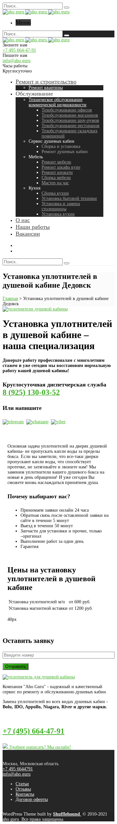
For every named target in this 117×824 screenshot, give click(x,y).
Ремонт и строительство (46, 81)
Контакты (25, 794)
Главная (10, 298)
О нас (23, 220)
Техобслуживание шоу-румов (70, 120)
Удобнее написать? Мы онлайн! (39, 747)
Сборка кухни (55, 193)
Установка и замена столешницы (61, 206)
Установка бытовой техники (69, 198)
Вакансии (28, 233)
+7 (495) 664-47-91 (33, 731)
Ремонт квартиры (46, 87)
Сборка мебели (56, 177)
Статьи (22, 783)
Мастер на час (55, 182)
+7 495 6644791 (18, 768)
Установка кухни (58, 214)
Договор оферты (32, 799)
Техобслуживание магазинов (70, 115)
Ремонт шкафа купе (61, 167)
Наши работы (33, 227)
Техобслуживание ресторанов (70, 125)
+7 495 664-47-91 (19, 50)
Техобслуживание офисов (67, 110)
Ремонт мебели (56, 162)
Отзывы (23, 789)
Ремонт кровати (57, 172)
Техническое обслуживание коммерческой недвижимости (57, 102)
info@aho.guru (17, 60)
